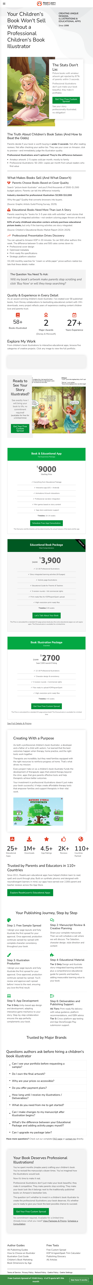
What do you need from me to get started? (38, 1105)
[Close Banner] (90, 1279)
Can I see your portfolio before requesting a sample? (38, 1065)
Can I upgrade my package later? (32, 1132)
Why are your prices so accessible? (33, 1081)
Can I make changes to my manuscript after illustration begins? (38, 1113)
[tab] (46, 1065)
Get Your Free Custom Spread (66, 100)
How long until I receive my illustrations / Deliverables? (37, 1096)
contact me (70, 1138)
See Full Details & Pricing (19, 723)
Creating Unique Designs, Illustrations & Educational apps (70, 17)
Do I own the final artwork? (28, 1073)
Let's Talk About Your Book (46, 615)
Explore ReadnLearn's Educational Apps (30, 892)
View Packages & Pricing (54, 1220)
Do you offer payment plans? (29, 1087)
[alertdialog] (46, 1280)
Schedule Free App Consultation (46, 523)
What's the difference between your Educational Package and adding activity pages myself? (41, 1124)
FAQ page (57, 1138)
